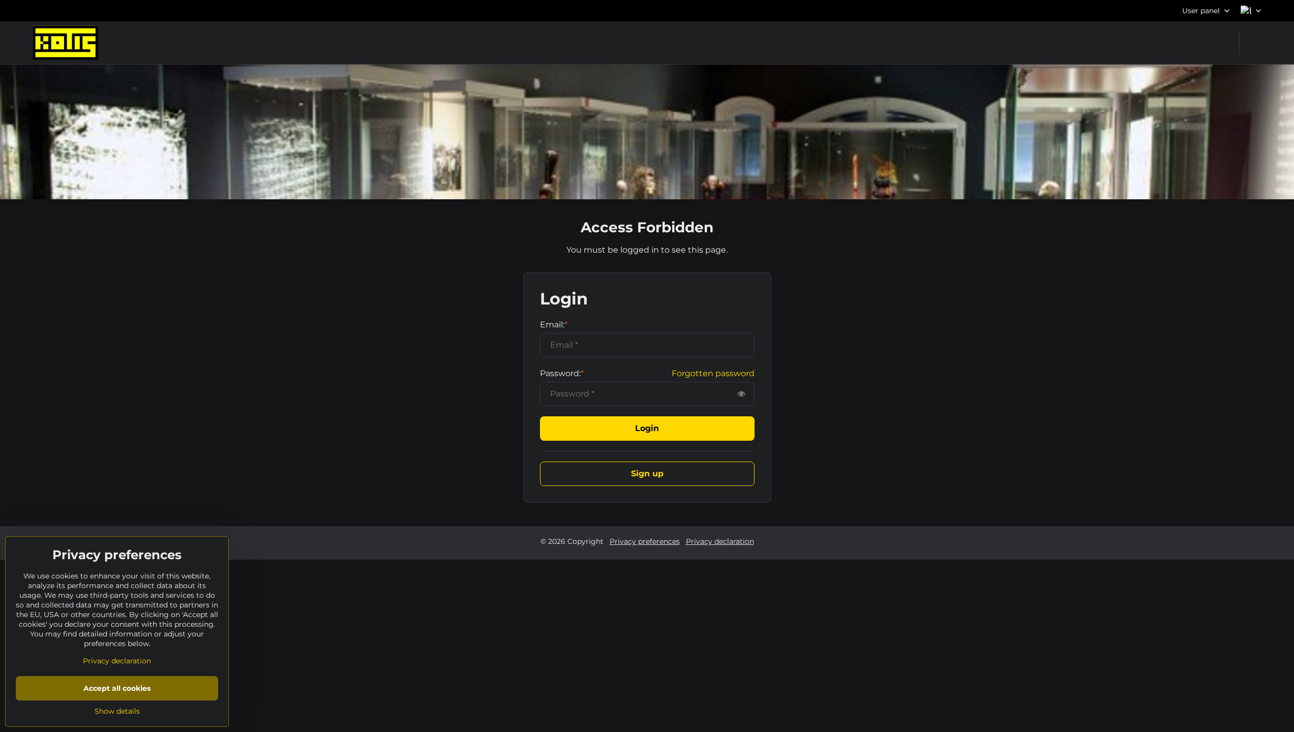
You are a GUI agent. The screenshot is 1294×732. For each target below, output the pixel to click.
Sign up (647, 473)
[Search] (1254, 43)
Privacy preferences (645, 541)
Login (647, 428)
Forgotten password (713, 373)
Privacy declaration (720, 541)
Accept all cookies (117, 688)
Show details (117, 711)
